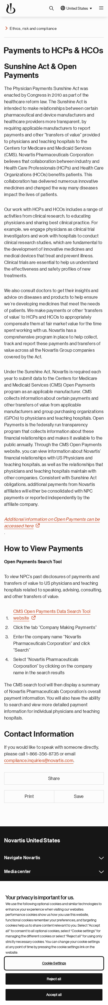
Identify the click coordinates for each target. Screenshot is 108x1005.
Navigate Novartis (101, 858)
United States (77, 8)
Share (54, 778)
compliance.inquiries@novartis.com (38, 760)
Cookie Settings (54, 963)
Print (29, 796)
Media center (101, 871)
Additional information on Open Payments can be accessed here (52, 522)
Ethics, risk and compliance (33, 28)
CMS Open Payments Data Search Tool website (52, 614)
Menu (101, 8)
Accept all (54, 994)
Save (79, 796)
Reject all (54, 979)
